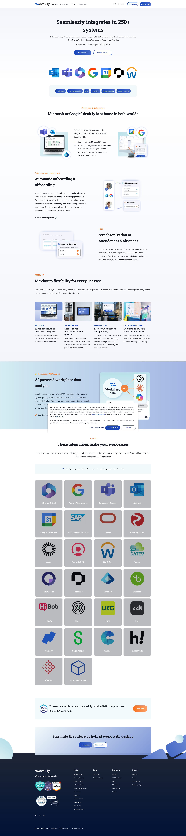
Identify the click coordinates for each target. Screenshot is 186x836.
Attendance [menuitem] (77, 792)
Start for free (145, 4)
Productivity (61, 91)
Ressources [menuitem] (82, 4)
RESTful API (95, 91)
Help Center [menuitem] (116, 788)
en (121, 4)
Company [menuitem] (135, 770)
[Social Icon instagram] (40, 815)
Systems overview (123, 91)
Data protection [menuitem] (79, 809)
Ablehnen (128, 428)
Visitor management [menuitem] (80, 788)
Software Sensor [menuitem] (79, 785)
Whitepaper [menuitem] (116, 785)
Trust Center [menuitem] (136, 781)
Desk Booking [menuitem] (78, 774)
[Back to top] (3, 832)
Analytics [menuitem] (76, 795)
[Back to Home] (42, 4)
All (63, 469)
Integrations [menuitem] (64, 4)
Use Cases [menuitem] (96, 774)
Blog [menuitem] (113, 781)
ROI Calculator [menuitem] (116, 778)
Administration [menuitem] (78, 799)
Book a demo (133, 4)
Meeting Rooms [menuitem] (79, 778)
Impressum (59, 417)
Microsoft (85, 469)
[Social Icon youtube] (43, 815)
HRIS (86, 91)
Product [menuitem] (54, 4)
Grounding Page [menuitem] (137, 785)
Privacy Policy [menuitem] (64, 828)
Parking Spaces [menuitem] (78, 781)
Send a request (102, 53)
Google (92, 469)
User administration (75, 91)
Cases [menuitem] (95, 770)
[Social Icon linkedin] (36, 815)
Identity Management (104, 469)
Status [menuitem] (114, 792)
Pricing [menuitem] (73, 4)
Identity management (73, 469)
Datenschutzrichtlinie (98, 414)
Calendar (116, 469)
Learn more (140, 708)
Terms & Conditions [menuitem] (77, 828)
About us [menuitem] (134, 774)
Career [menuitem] (134, 778)
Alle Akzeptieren (113, 428)
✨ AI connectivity (108, 91)
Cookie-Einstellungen (97, 428)
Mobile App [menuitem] (77, 806)
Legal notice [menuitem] (54, 828)
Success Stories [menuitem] (98, 778)
